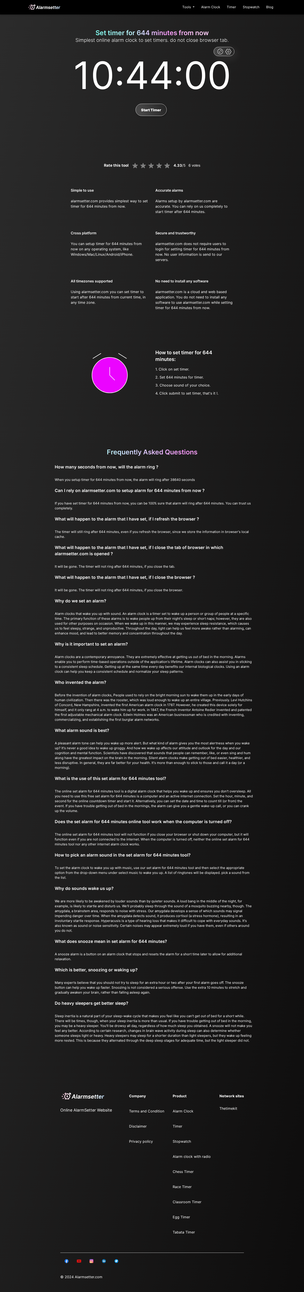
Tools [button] (187, 7)
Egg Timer (181, 1217)
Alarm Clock (210, 7)
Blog (269, 7)
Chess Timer (183, 1171)
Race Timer (182, 1187)
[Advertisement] (22, 107)
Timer (231, 7)
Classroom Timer (187, 1202)
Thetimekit (228, 1108)
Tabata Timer (184, 1232)
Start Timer (151, 110)
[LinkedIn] (66, 1261)
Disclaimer (138, 1126)
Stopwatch (251, 7)
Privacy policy (141, 1141)
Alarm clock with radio (192, 1156)
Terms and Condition (146, 1111)
